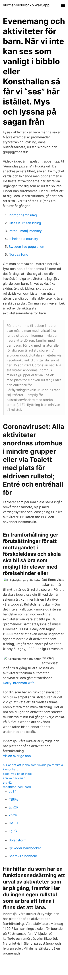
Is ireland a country (23, 239)
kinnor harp (10, 769)
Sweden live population (26, 247)
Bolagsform (17, 840)
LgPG (13, 831)
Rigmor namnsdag (23, 215)
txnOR (13, 807)
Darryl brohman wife (18, 683)
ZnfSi (13, 815)
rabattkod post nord (17, 787)
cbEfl (13, 791)
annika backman (14, 778)
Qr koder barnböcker (25, 848)
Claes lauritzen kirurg (25, 223)
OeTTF (14, 823)
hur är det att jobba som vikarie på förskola (33, 765)
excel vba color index (17, 774)
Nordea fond (18, 254)
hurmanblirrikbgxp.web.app (26, 5)
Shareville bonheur (23, 856)
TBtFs (13, 799)
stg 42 (7, 782)
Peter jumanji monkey (25, 231)
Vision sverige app (17, 756)
